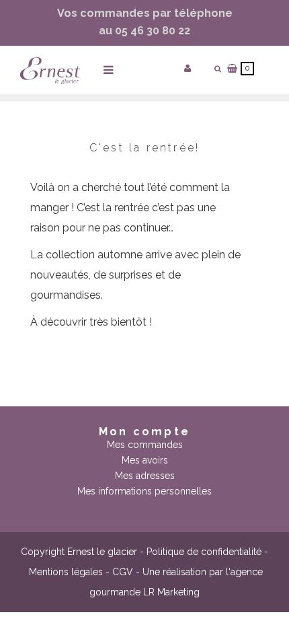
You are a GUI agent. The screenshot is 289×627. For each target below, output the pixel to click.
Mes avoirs (145, 460)
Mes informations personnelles (144, 491)
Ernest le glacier (102, 551)
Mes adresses (145, 475)
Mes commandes (145, 444)
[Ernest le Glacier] (50, 70)
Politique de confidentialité (204, 551)
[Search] (217, 69)
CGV (122, 571)
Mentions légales (66, 571)
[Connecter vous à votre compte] (187, 68)
